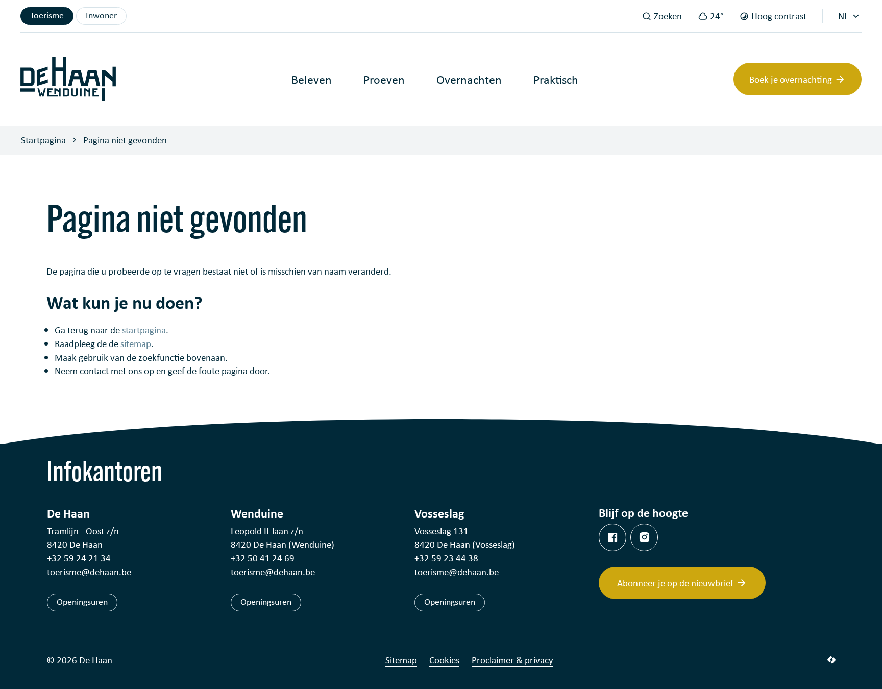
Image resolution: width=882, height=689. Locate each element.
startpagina (144, 329)
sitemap (135, 343)
